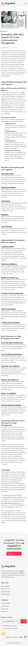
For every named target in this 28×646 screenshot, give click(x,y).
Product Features (5, 589)
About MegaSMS (5, 586)
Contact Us (4, 611)
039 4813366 (15, 628)
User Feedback (5, 594)
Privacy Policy (5, 606)
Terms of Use (4, 609)
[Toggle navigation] (25, 3)
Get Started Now (12, 553)
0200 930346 (7, 628)
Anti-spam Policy (5, 603)
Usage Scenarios (5, 591)
